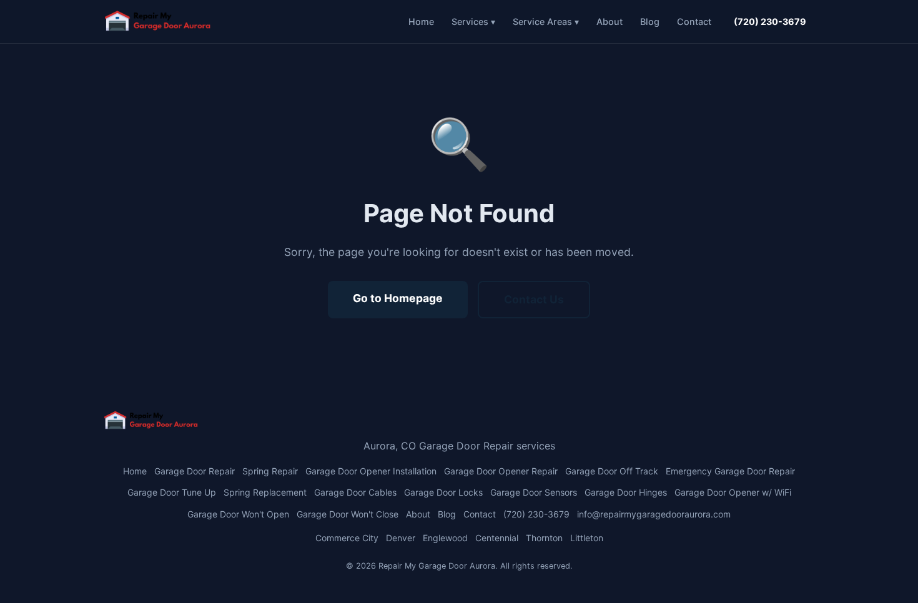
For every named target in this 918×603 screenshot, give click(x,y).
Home (421, 21)
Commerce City (346, 537)
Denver (400, 537)
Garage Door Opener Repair (501, 471)
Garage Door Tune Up (171, 492)
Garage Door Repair (194, 471)
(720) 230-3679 (770, 21)
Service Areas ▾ (546, 21)
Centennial (496, 537)
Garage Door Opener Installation (371, 471)
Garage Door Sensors (533, 492)
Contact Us (534, 299)
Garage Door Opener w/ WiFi (732, 492)
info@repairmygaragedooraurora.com (654, 514)
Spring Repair (270, 471)
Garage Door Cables (355, 492)
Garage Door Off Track (611, 471)
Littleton (586, 537)
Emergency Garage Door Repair (730, 471)
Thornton (544, 537)
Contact (694, 21)
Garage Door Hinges (626, 492)
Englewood (445, 537)
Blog (649, 21)
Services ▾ (473, 21)
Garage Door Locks (443, 492)
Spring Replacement (265, 492)
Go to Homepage (398, 298)
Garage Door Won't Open (238, 514)
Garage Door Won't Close (347, 514)
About (609, 21)
